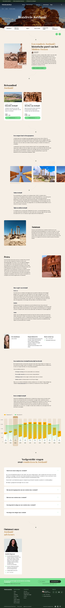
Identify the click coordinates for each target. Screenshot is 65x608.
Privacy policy (19, 606)
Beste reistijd (37, 28)
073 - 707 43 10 (49, 338)
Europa (15, 597)
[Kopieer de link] (56, 34)
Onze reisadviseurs (55, 28)
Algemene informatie (16, 28)
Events (25, 597)
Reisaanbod (9, 28)
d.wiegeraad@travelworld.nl (12, 570)
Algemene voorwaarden (27, 606)
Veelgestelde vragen (45, 28)
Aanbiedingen (46, 4)
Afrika (15, 591)
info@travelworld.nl (47, 596)
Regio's (27, 28)
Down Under (16, 596)
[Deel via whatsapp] (59, 34)
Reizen (23, 4)
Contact (25, 596)
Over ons (25, 591)
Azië (14, 593)
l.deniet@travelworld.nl (50, 340)
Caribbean (16, 594)
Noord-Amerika (17, 602)
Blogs (51, 4)
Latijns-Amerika (17, 599)
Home (3, 8)
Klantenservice (26, 593)
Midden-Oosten (17, 601)
